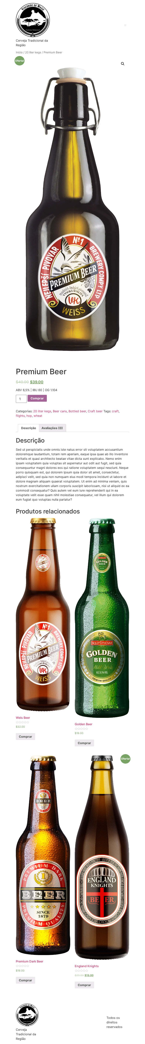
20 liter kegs (33, 52)
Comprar (37, 398)
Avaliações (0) (52, 428)
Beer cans (60, 411)
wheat (38, 416)
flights (20, 416)
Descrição (28, 428)
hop (29, 416)
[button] (125, 25)
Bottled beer (77, 411)
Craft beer (95, 411)
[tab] (28, 428)
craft (115, 411)
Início (19, 52)
